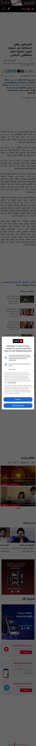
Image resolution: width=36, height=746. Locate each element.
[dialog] (18, 373)
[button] (18, 369)
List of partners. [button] (12, 382)
